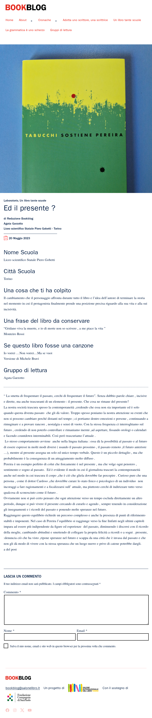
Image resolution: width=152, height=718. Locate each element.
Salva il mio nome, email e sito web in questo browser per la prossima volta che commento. (63, 646)
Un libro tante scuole (127, 20)
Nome (9, 630)
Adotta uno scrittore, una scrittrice (85, 20)
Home (9, 20)
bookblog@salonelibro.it (23, 688)
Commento (12, 592)
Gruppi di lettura (61, 30)
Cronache (44, 20)
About (23, 20)
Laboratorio (11, 200)
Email (82, 630)
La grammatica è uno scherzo (25, 30)
